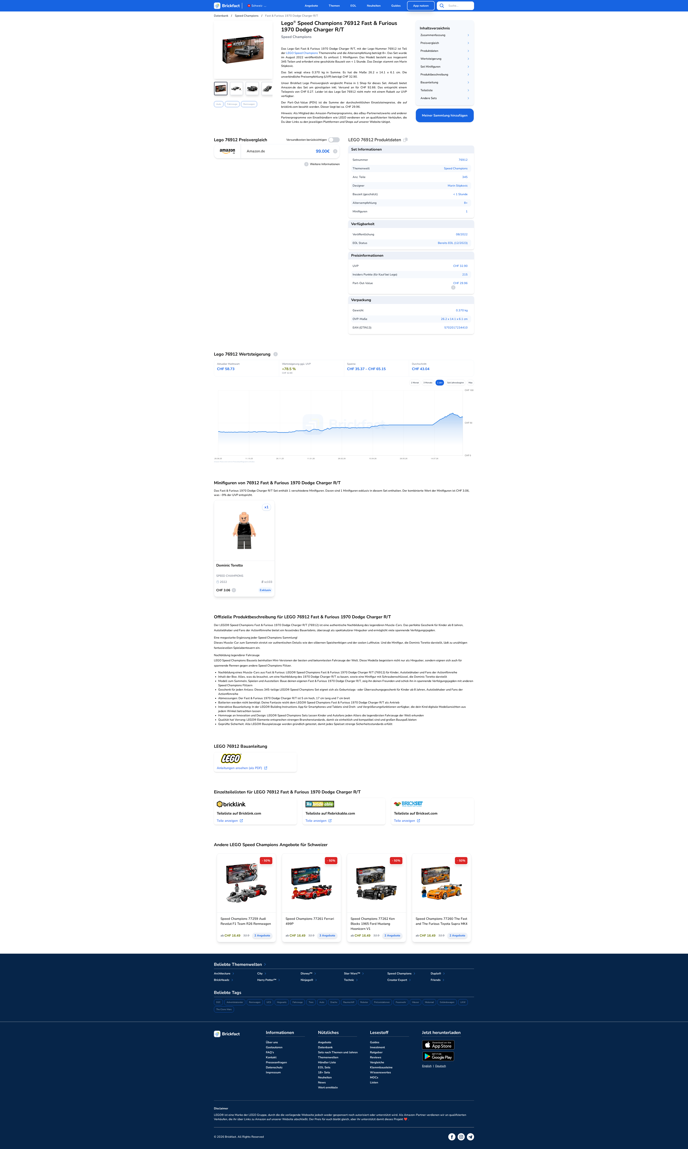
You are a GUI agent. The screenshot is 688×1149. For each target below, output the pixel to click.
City (259, 973)
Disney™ (306, 973)
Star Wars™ (352, 973)
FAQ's (270, 1052)
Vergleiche (377, 1062)
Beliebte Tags (227, 992)
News (322, 1082)
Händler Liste (327, 1062)
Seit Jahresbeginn (455, 382)
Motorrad (429, 1002)
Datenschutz (274, 1067)
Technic (349, 980)
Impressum (273, 1072)
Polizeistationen (382, 1002)
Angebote (311, 6)
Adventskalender (235, 1002)
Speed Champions (456, 168)
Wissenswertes (380, 1072)
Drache (333, 1002)
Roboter (364, 1002)
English (427, 1066)
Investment (377, 1047)
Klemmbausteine (381, 1067)
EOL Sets (324, 1067)
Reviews (375, 1057)
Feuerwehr (401, 1002)
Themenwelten (328, 1057)
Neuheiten (374, 6)
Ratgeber (376, 1052)
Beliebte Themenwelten (238, 964)
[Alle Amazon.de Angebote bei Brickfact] (227, 151)
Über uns (272, 1042)
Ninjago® (307, 980)
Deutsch (440, 1066)
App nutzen (421, 6)
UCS (269, 1002)
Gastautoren (274, 1047)
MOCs (374, 1077)
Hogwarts (281, 1002)
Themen (334, 6)
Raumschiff (348, 1002)
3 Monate (427, 382)
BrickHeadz (221, 980)
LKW (462, 1002)
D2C (218, 1002)
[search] (442, 6)
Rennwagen (249, 104)
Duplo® (436, 973)
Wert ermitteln (328, 1087)
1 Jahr (440, 382)
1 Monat (415, 382)
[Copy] (405, 140)
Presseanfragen (276, 1062)
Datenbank (325, 1047)
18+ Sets (324, 1072)
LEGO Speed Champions (302, 53)
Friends (436, 980)
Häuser (415, 1002)
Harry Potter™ (266, 980)
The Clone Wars (224, 1009)
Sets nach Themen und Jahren (338, 1052)
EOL (353, 6)
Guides (396, 6)
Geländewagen (447, 1002)
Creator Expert (397, 980)
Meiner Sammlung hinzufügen (445, 115)
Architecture (222, 973)
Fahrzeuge (232, 104)
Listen (374, 1082)
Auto (218, 104)
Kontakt (271, 1057)
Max (470, 382)
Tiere (311, 1002)
